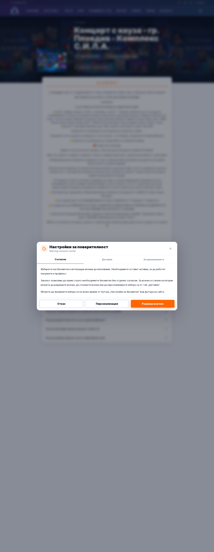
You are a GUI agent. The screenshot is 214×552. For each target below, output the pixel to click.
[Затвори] (170, 248)
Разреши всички (152, 303)
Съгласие (60, 259)
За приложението (154, 259)
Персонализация (107, 303)
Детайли (107, 259)
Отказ (61, 303)
